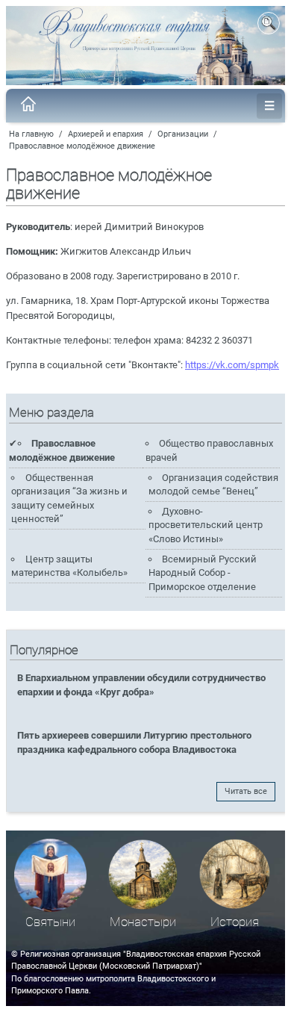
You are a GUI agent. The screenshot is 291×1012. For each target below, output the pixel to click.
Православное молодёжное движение (82, 146)
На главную (31, 134)
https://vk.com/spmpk (232, 364)
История (234, 922)
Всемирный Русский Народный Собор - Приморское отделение (202, 572)
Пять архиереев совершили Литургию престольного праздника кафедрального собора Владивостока (134, 742)
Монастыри (143, 922)
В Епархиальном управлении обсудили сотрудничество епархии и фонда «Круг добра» (141, 685)
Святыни (50, 922)
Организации (182, 134)
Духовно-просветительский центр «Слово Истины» (205, 525)
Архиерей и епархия (105, 134)
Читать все (246, 791)
